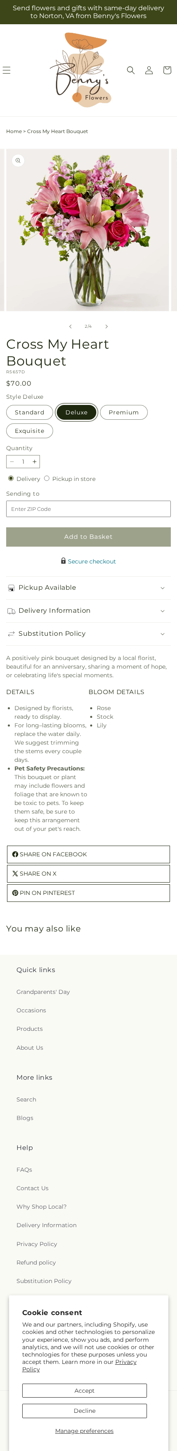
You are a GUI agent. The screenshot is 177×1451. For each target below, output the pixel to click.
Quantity (19, 448)
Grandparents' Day (43, 992)
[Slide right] (107, 326)
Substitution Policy (44, 1281)
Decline (84, 1410)
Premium (124, 412)
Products (29, 1028)
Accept (85, 1390)
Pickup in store (73, 479)
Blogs (24, 1118)
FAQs (24, 1169)
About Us (29, 1047)
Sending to (35, 494)
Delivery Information (46, 1225)
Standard (29, 412)
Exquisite (29, 431)
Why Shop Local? (41, 1206)
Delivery (29, 479)
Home (14, 131)
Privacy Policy (36, 1244)
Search (26, 1099)
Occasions (31, 1010)
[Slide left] (70, 326)
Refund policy (36, 1262)
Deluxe (76, 412)
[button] (131, 70)
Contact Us (32, 1188)
